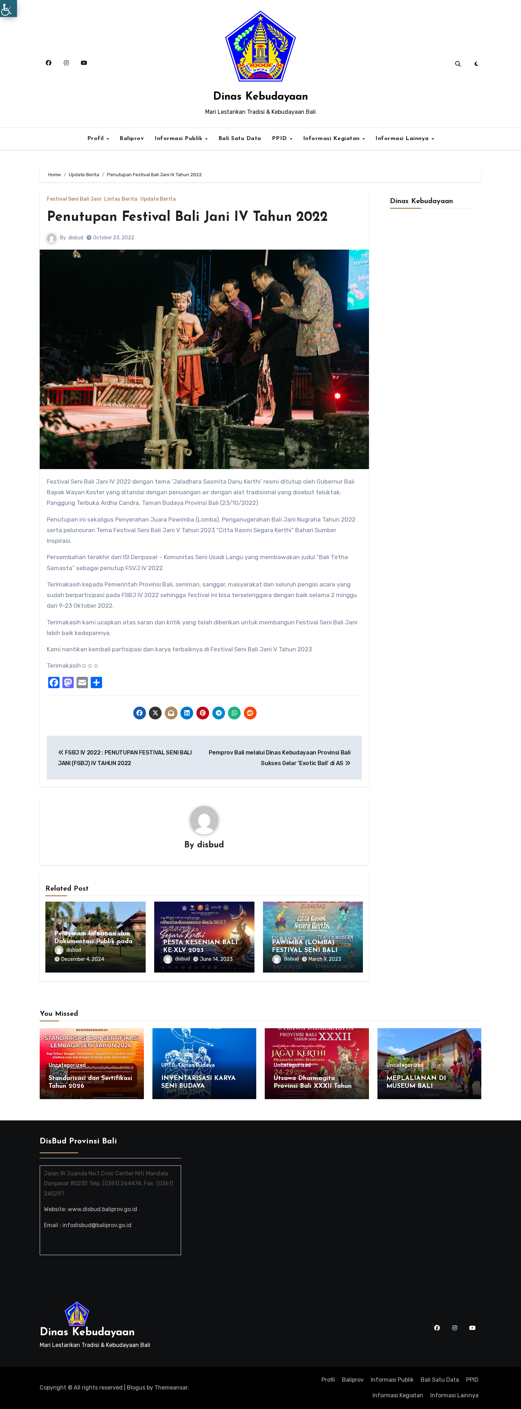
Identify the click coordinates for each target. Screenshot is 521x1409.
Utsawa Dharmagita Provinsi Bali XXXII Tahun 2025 (313, 1086)
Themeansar (171, 1387)
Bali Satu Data (239, 138)
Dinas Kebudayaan (260, 96)
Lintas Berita (121, 199)
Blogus (136, 1387)
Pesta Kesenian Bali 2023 (194, 922)
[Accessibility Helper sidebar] (8, 8)
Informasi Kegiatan (332, 138)
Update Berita (158, 199)
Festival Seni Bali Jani (74, 199)
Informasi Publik (180, 138)
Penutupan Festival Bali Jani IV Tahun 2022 (187, 217)
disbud (75, 238)
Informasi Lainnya (403, 138)
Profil (96, 138)
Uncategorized (67, 1065)
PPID (280, 138)
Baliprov (131, 138)
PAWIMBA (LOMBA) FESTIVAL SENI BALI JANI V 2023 (304, 950)
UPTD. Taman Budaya (188, 1065)
